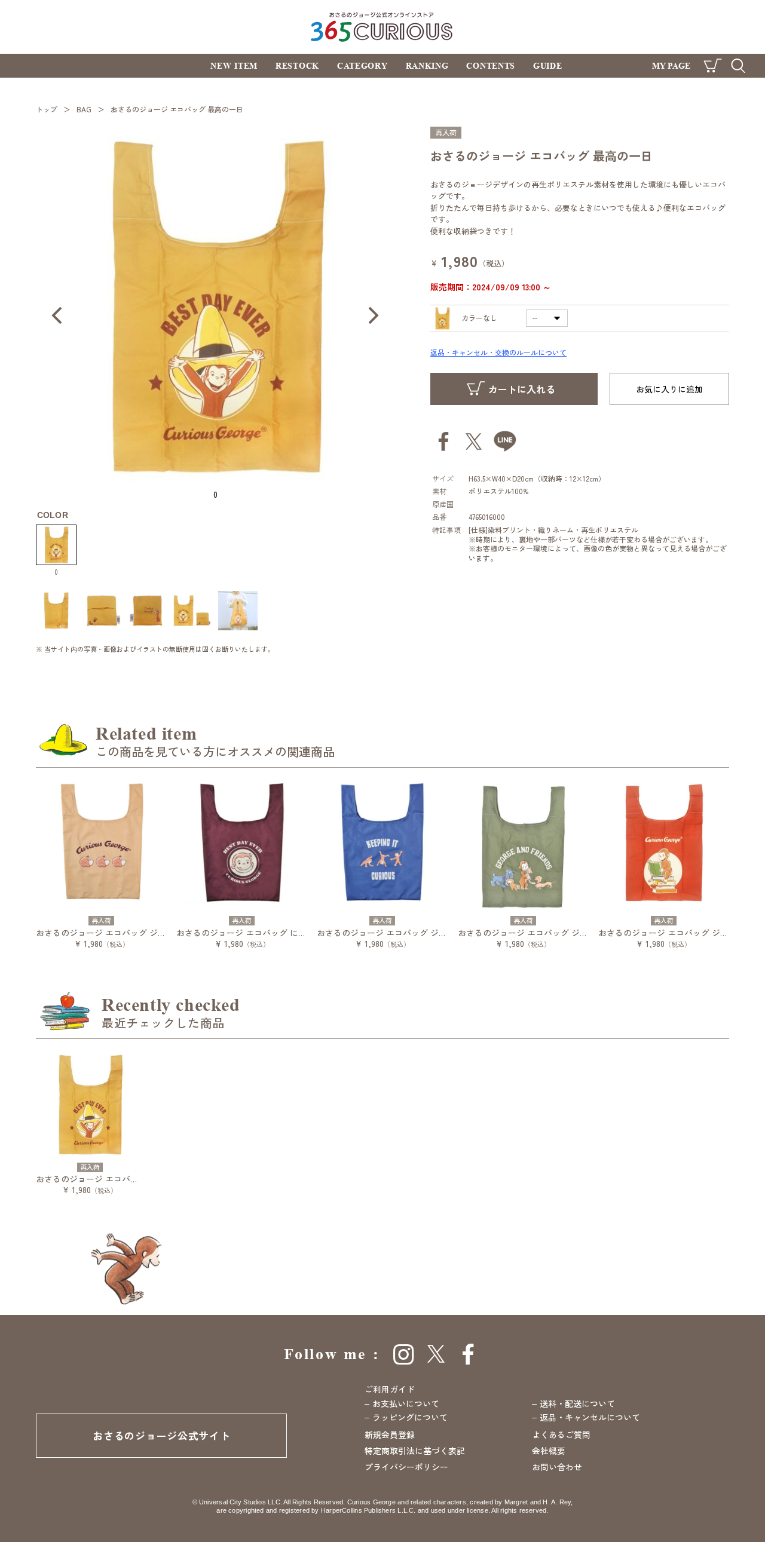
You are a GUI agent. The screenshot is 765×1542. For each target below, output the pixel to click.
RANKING (427, 65)
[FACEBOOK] (469, 1354)
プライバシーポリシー (406, 1467)
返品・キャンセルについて (590, 1417)
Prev (57, 315)
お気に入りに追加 (669, 389)
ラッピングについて (410, 1417)
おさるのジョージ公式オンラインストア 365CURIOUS (383, 26)
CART (712, 66)
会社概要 (548, 1451)
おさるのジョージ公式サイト (161, 1435)
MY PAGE (671, 65)
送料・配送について (577, 1403)
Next (373, 315)
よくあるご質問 (561, 1434)
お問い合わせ (557, 1467)
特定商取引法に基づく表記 (415, 1451)
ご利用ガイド (390, 1389)
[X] (436, 1354)
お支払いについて (405, 1403)
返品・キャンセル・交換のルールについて (498, 352)
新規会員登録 (390, 1434)
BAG (83, 109)
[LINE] (505, 441)
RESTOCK (297, 65)
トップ (46, 109)
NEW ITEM (234, 65)
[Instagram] (403, 1354)
